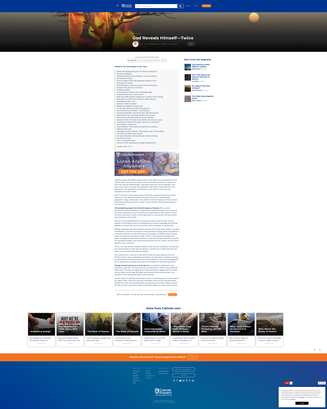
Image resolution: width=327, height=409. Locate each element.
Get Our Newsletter (184, 369)
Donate (206, 6)
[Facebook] (174, 380)
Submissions (163, 371)
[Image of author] (135, 44)
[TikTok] (189, 380)
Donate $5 (173, 294)
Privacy (157, 402)
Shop (197, 6)
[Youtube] (180, 380)
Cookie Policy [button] (301, 397)
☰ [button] (117, 5)
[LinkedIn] (193, 380)
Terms (152, 402)
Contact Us (162, 402)
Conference (150, 376)
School (148, 373)
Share (191, 44)
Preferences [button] (292, 399)
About (188, 6)
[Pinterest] (186, 380)
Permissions (163, 373)
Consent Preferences (171, 402)
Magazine (137, 33)
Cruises (148, 378)
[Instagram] (183, 380)
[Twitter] (177, 380)
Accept (302, 403)
